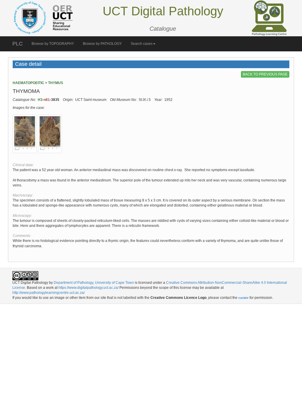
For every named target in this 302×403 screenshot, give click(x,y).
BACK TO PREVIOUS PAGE (265, 74)
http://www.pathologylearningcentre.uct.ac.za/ (48, 293)
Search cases (141, 44)
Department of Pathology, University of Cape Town (94, 283)
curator (243, 297)
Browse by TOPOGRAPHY (53, 44)
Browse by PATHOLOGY (102, 44)
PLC (17, 44)
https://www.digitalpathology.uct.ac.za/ (88, 288)
